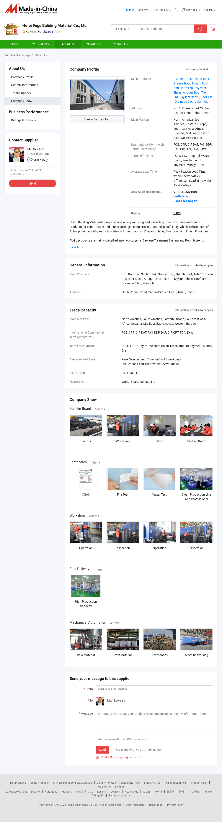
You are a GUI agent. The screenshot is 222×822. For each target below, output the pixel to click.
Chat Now (39, 159)
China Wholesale (106, 782)
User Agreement (135, 804)
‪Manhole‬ (202, 101)
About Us (68, 44)
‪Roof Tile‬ (206, 97)
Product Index (199, 782)
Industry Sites (152, 782)
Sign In (130, 9)
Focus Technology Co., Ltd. (83, 804)
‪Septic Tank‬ (201, 79)
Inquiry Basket (198, 69)
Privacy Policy (175, 804)
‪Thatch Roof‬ (200, 83)
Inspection (123, 548)
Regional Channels (175, 782)
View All (75, 247)
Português (51, 791)
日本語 (171, 791)
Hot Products (18, 782)
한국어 (158, 791)
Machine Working (196, 655)
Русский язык (84, 791)
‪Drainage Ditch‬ (184, 101)
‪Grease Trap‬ (181, 83)
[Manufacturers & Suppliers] (32, 8)
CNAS (86, 494)
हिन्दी (181, 791)
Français (67, 791)
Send (32, 183)
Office (159, 441)
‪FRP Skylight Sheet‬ (186, 97)
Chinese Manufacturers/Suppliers (72, 782)
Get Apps (192, 9)
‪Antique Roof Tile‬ (194, 92)
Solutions (93, 44)
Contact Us (120, 44)
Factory (86, 441)
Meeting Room (196, 441)
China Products (39, 782)
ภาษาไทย (193, 791)
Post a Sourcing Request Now (118, 757)
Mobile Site (104, 786)
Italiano (101, 791)
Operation (86, 548)
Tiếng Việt (98, 795)
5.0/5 (177, 213)
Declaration (156, 804)
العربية (146, 791)
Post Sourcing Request (213, 28)
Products (42, 44)
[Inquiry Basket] (177, 9)
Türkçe (208, 791)
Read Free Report (185, 201)
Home (15, 44)
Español (35, 791)
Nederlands (131, 791)
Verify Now (180, 196)
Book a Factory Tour (97, 119)
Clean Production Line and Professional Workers (196, 499)
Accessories (160, 655)
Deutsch (115, 791)
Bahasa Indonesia (119, 795)
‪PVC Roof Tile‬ (182, 79)
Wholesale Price (130, 782)
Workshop (123, 441)
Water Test (159, 494)
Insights (119, 786)
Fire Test (122, 494)
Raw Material (86, 655)
